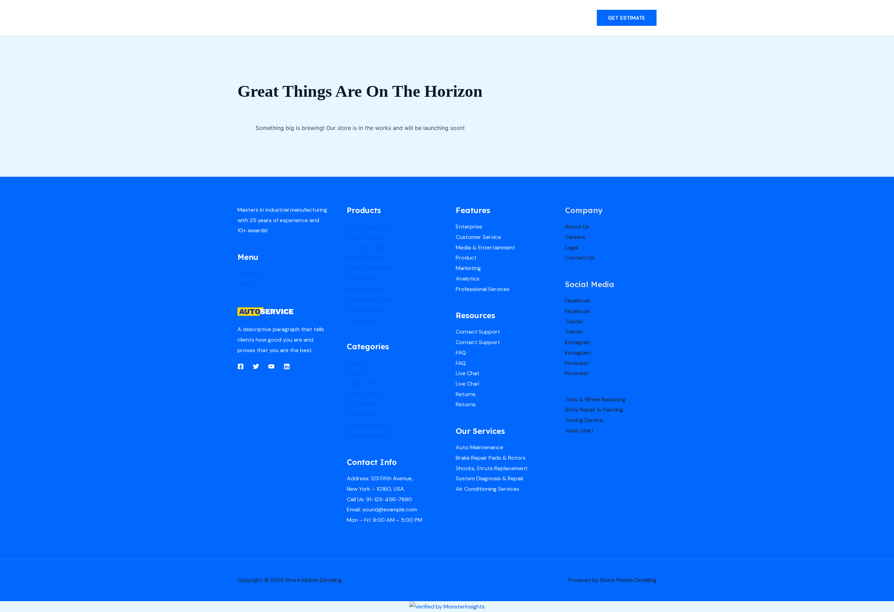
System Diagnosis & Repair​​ (490, 478)
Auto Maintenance (479, 447)
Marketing (468, 268)
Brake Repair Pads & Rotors (491, 457)
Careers (575, 237)
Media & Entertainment (485, 247)
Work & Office (364, 383)
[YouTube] (271, 366)
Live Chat (467, 373)
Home (244, 283)
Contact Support (478, 331)
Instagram (578, 342)
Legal (571, 247)
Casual (355, 363)
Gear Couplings (366, 237)
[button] (627, 18)
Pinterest (576, 363)
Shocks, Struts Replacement (492, 468)
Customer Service (478, 237)
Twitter (574, 321)
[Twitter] (256, 366)
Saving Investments (371, 268)
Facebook (577, 300)
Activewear (361, 404)
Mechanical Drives (370, 299)
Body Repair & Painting (594, 409)
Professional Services (483, 289)
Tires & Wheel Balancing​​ (595, 399)
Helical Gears (363, 320)
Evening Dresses (367, 425)
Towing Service (584, 420)
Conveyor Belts (366, 309)
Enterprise (469, 226)
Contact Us (579, 257)
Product (466, 257)
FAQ (461, 352)
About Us (249, 273)
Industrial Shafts (367, 289)
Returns (466, 394)
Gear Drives (361, 278)
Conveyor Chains (368, 247)
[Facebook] (240, 366)
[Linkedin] (287, 366)
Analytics (467, 278)
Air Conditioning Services (487, 489)
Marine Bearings (367, 257)
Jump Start (579, 430)
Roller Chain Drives (370, 226)
